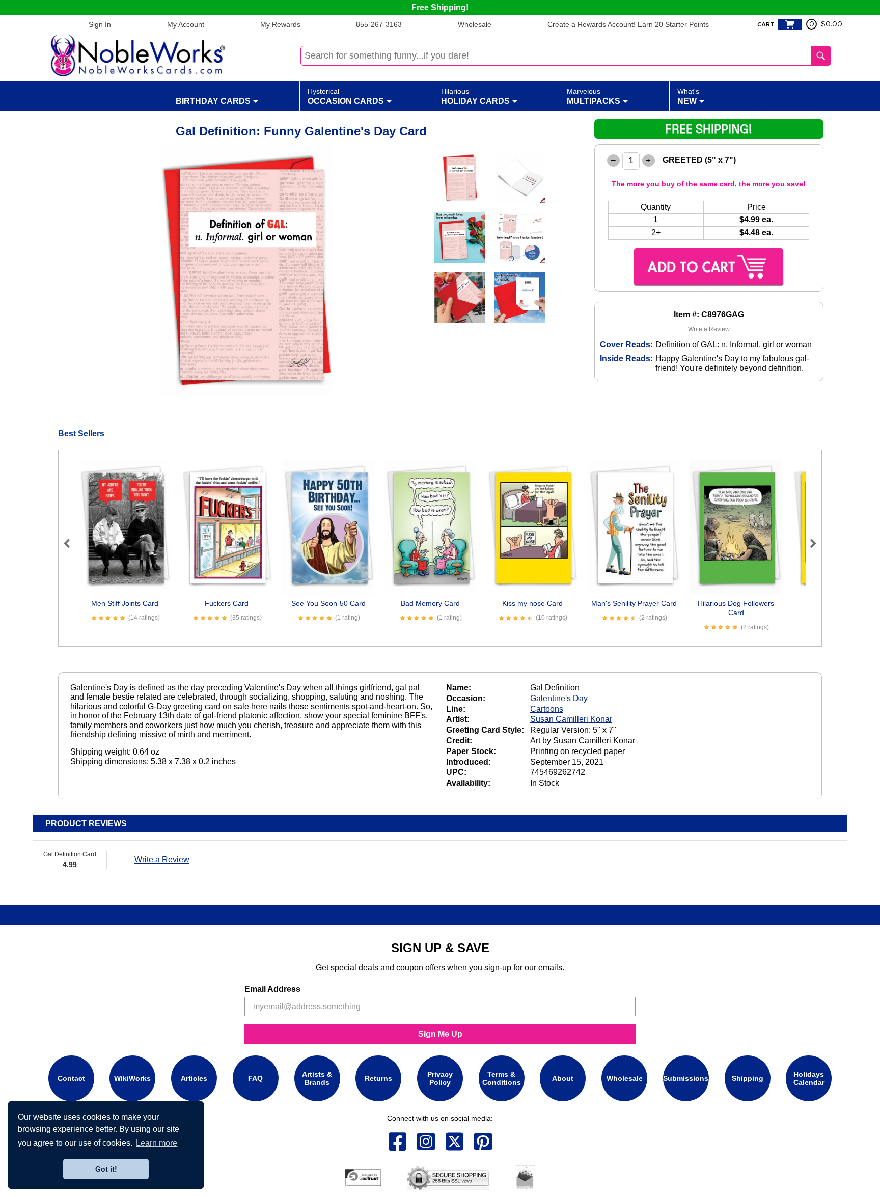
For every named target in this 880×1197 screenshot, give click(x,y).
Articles (194, 1078)
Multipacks (593, 96)
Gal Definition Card (69, 854)
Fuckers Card (227, 603)
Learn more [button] (156, 1142)
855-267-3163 (379, 24)
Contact (71, 1078)
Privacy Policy (440, 1078)
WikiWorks (132, 1078)
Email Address (272, 989)
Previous (71, 543)
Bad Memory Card (430, 603)
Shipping (747, 1078)
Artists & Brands (317, 1078)
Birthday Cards (213, 101)
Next (808, 543)
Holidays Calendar (808, 1078)
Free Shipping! (440, 7)
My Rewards (280, 24)
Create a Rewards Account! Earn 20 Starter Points (628, 24)
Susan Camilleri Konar (571, 719)
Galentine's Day (559, 698)
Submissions (685, 1078)
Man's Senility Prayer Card (634, 603)
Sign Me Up (440, 1033)
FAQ (255, 1078)
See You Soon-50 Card (328, 603)
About (562, 1078)
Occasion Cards (346, 96)
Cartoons (546, 709)
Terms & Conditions (501, 1078)
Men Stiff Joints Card (124, 603)
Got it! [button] (106, 1169)
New (688, 96)
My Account (185, 24)
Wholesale (474, 24)
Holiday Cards (475, 96)
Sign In (100, 24)
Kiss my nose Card (532, 603)
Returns (378, 1078)
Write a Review (709, 329)
